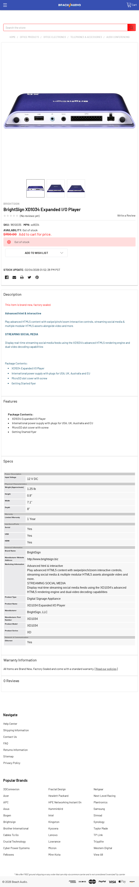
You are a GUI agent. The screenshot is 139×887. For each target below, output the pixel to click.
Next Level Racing (104, 795)
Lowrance (54, 841)
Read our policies (106, 668)
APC (6, 802)
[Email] (14, 277)
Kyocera (53, 828)
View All (98, 854)
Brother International (15, 828)
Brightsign (9, 821)
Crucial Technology (14, 841)
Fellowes (8, 854)
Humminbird (55, 808)
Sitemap (8, 756)
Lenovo (53, 835)
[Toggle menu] (5, 5)
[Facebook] (6, 277)
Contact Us (10, 736)
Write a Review (126, 215)
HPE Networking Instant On (64, 802)
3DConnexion (11, 789)
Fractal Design (57, 789)
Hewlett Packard (58, 795)
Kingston (53, 821)
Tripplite (99, 841)
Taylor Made (101, 828)
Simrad (98, 815)
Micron (52, 848)
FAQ (5, 743)
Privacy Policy (11, 762)
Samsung (99, 808)
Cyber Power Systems (16, 848)
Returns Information (15, 749)
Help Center (10, 723)
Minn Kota (54, 854)
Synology (99, 821)
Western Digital (103, 848)
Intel (51, 815)
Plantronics (101, 802)
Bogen (7, 815)
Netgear (98, 789)
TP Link (98, 835)
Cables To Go (11, 835)
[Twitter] (29, 277)
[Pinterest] (37, 277)
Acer (6, 795)
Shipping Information (16, 730)
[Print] (22, 277)
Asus (6, 808)
